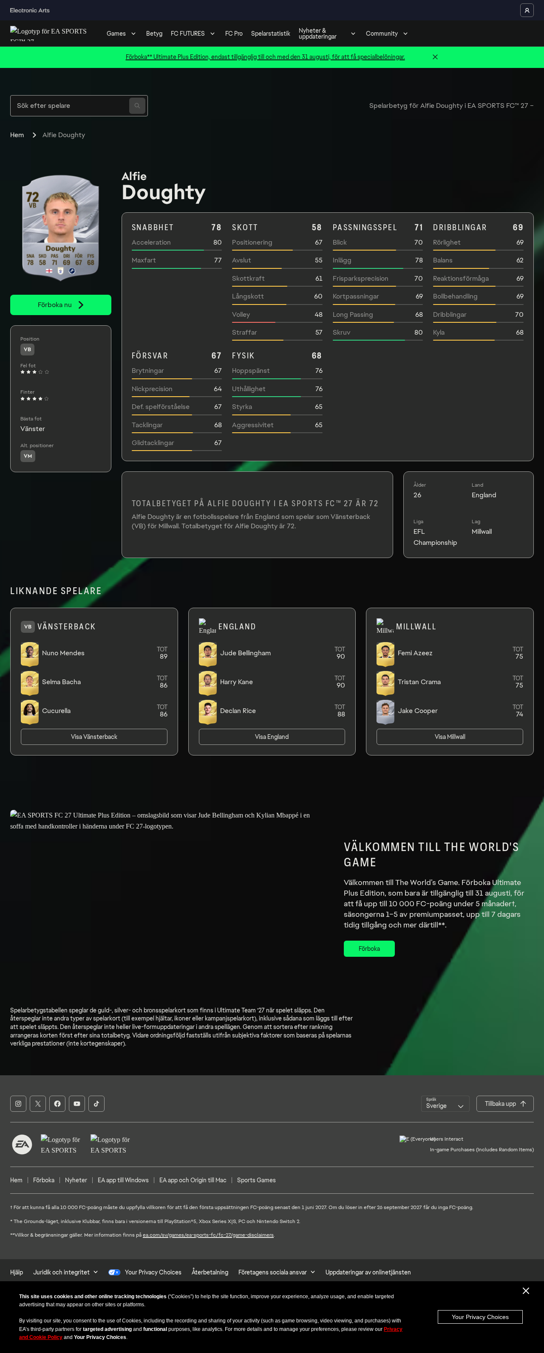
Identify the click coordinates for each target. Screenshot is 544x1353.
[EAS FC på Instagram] (18, 1104)
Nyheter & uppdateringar (318, 33)
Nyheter (76, 1180)
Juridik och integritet (61, 1272)
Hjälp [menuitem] (16, 1272)
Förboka (43, 1180)
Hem (17, 134)
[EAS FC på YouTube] (77, 1104)
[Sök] (137, 106)
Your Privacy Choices (480, 1317)
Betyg (154, 33)
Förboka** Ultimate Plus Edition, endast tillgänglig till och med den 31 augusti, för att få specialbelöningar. (265, 57)
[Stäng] (435, 57)
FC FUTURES (188, 33)
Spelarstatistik (270, 33)
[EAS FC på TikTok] (96, 1104)
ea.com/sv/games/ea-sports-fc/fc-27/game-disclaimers (208, 1235)
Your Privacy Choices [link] (153, 1272)
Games (116, 33)
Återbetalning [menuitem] (210, 1272)
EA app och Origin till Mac (193, 1180)
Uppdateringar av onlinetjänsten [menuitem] (368, 1272)
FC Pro (234, 33)
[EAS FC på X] (38, 1104)
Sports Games (256, 1180)
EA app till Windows (123, 1180)
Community (382, 33)
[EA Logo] (22, 1144)
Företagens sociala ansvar (272, 1272)
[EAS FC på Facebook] (57, 1104)
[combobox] (445, 1104)
